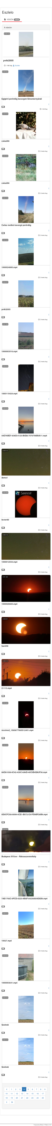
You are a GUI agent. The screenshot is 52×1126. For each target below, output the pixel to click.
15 (32, 1093)
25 (43, 1098)
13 (22, 1093)
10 (7, 1093)
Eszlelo (17, 65)
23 (32, 1098)
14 (27, 1093)
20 (17, 1098)
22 (27, 1098)
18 (7, 1098)
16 (38, 1093)
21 (22, 1098)
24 (38, 1098)
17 (43, 1093)
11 (12, 1093)
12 (17, 1093)
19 (12, 1098)
